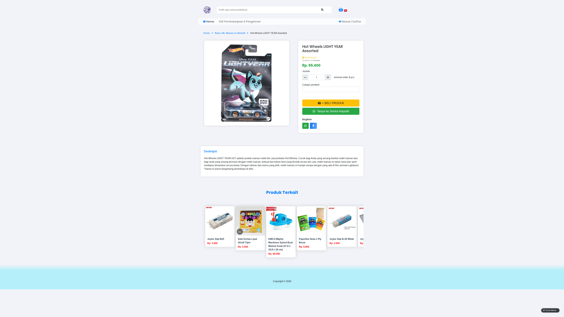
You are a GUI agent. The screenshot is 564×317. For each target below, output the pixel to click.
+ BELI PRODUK (332, 103)
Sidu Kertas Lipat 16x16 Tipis (247, 241)
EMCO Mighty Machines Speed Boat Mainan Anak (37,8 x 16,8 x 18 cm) (280, 244)
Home (210, 21)
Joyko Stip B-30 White (341, 239)
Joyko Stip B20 (215, 239)
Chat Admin (552, 310)
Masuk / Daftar (351, 21)
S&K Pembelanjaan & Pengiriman (240, 21)
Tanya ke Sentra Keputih (332, 111)
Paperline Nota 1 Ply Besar (310, 241)
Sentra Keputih (310, 58)
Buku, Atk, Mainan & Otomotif (230, 33)
